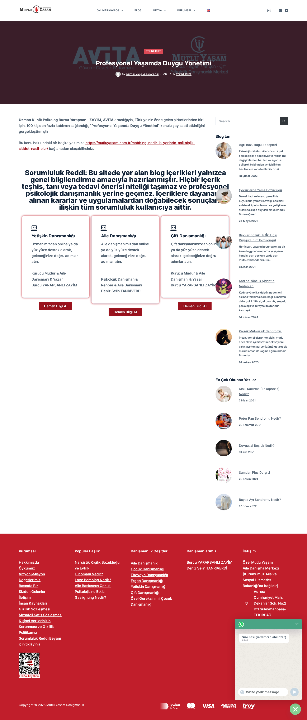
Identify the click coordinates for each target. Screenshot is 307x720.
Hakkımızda (29, 562)
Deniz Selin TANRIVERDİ (207, 568)
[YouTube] (286, 10)
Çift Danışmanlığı (188, 235)
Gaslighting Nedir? (90, 597)
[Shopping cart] (268, 10)
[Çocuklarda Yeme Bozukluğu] (224, 196)
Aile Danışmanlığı (118, 235)
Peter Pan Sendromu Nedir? (260, 418)
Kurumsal (184, 10)
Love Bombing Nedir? (93, 580)
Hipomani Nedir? (89, 574)
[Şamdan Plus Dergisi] (224, 475)
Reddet (105, 699)
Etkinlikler (153, 51)
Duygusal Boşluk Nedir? (257, 446)
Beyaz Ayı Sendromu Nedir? (260, 500)
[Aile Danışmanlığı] (103, 228)
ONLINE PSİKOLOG (108, 10)
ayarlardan (53, 703)
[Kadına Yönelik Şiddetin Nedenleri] (224, 286)
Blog (137, 10)
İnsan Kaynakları (33, 603)
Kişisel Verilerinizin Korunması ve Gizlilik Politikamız (36, 627)
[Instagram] (280, 10)
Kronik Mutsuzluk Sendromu (260, 331)
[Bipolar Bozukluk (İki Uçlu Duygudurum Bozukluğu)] (224, 241)
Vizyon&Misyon (32, 574)
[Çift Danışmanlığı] (173, 228)
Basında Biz (28, 586)
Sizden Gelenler (32, 592)
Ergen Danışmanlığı (147, 581)
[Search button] (284, 121)
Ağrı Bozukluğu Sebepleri (258, 145)
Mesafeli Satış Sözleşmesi (40, 615)
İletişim (25, 597)
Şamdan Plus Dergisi (254, 473)
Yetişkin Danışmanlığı (53, 235)
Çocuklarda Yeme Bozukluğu (260, 190)
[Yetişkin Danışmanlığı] (34, 228)
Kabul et (105, 690)
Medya (157, 10)
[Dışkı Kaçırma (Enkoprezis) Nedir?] (224, 394)
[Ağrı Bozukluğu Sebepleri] (224, 150)
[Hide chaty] (295, 709)
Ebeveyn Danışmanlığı (149, 575)
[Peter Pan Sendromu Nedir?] (224, 421)
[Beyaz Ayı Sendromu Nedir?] (224, 502)
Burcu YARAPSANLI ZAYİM (209, 562)
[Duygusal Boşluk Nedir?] (224, 448)
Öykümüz (27, 568)
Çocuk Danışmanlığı (147, 569)
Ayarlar (105, 708)
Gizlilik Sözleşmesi (34, 609)
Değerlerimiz (30, 580)
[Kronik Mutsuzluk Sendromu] (224, 337)
